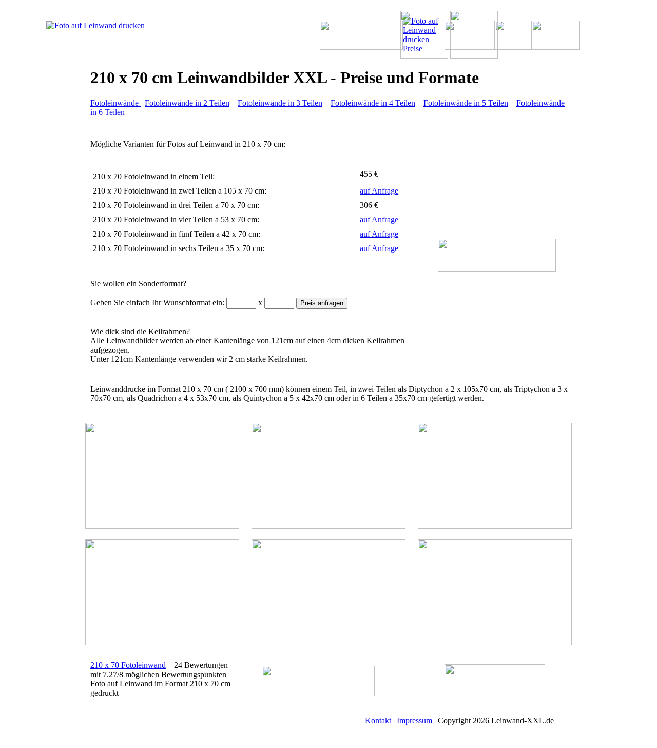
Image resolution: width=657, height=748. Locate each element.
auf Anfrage (379, 190)
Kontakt (378, 720)
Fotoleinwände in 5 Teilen (465, 103)
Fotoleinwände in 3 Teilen (280, 103)
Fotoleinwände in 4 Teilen (373, 103)
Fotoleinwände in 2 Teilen (187, 103)
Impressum (414, 720)
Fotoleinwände (115, 103)
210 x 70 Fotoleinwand (128, 665)
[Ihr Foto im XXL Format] (111, 25)
